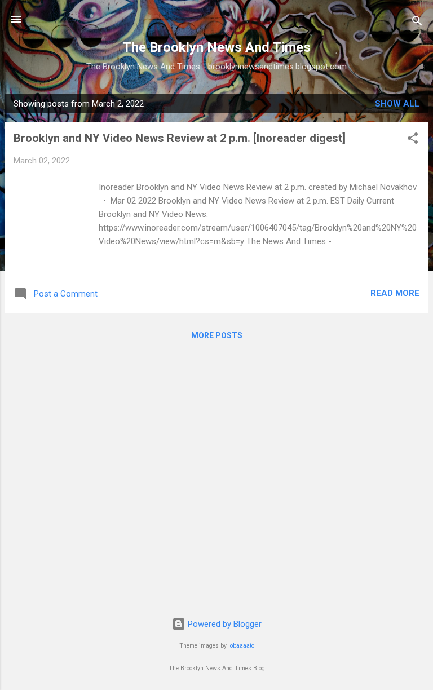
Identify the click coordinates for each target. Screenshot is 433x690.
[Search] (417, 23)
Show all (397, 104)
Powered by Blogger (223, 624)
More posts (216, 335)
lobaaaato (241, 645)
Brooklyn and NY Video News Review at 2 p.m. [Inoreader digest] (180, 138)
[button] (412, 140)
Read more (394, 293)
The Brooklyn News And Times (216, 47)
